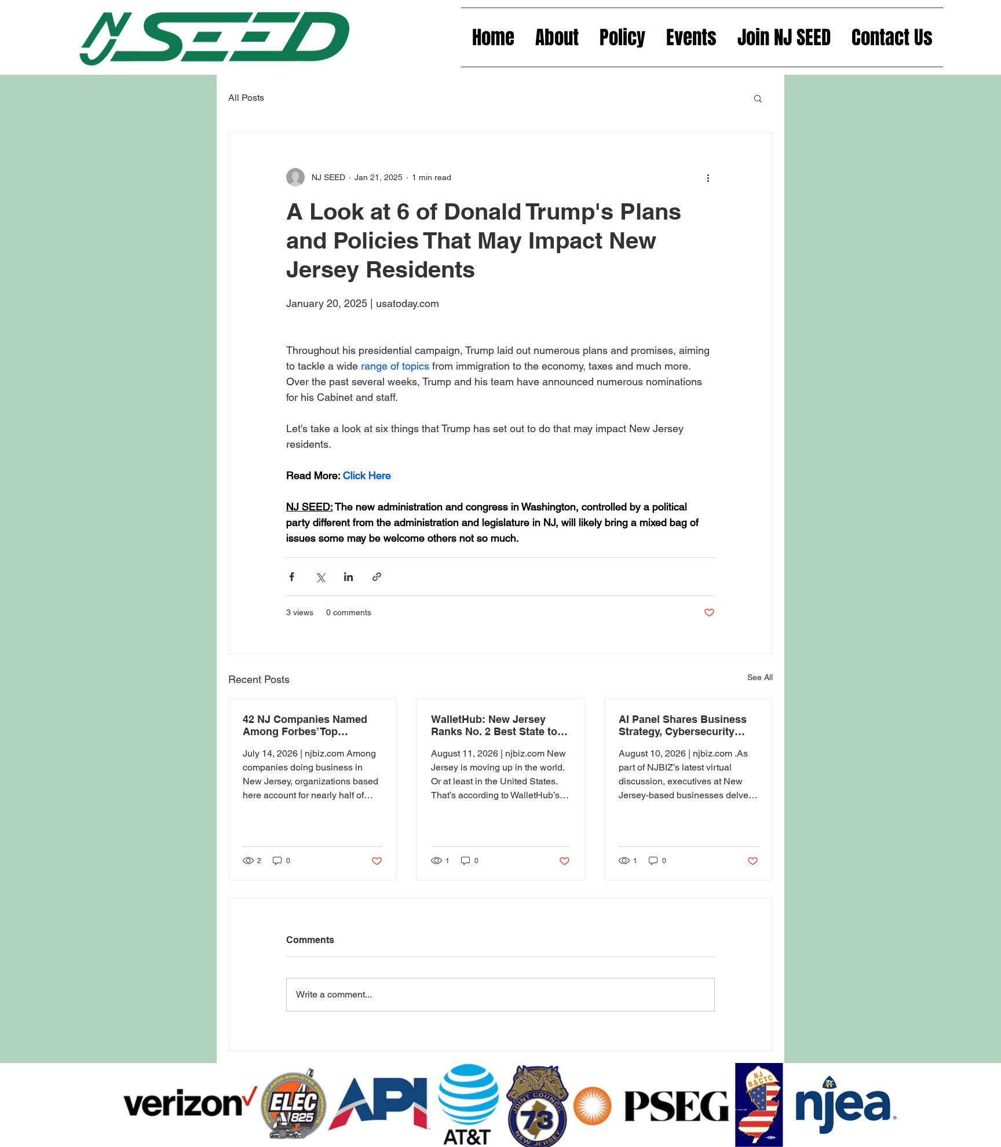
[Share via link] (376, 576)
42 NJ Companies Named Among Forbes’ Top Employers (305, 725)
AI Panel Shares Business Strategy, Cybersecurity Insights (683, 725)
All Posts (246, 97)
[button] (757, 98)
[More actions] (708, 177)
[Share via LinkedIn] (348, 576)
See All (760, 677)
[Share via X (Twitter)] (320, 576)
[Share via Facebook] (291, 576)
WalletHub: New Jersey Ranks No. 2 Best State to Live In (494, 725)
